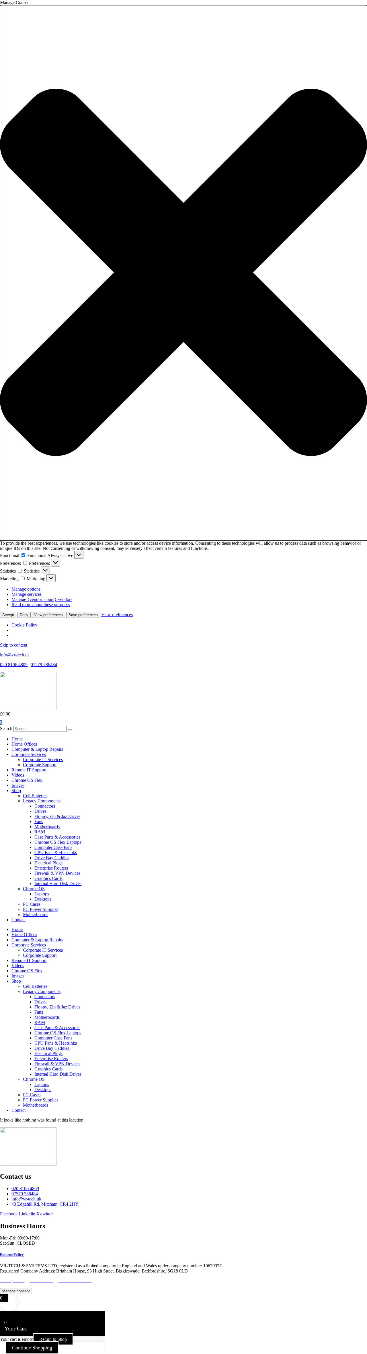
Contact (18, 919)
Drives (40, 811)
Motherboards (47, 826)
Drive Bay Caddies (51, 857)
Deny (24, 615)
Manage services (26, 594)
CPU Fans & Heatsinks (55, 852)
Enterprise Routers (51, 868)
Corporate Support (39, 764)
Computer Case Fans (53, 847)
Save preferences (83, 615)
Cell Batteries (35, 795)
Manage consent (16, 1291)
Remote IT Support (28, 769)
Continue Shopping (32, 1348)
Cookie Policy (24, 624)
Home (17, 738)
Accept (8, 615)
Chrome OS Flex (26, 780)
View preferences (48, 615)
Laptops (41, 893)
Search (6, 728)
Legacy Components (41, 800)
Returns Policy (12, 1254)
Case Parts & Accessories (57, 837)
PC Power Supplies (40, 909)
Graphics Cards (48, 878)
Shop (16, 790)
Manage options (25, 589)
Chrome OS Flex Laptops (57, 842)
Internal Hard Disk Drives (57, 883)
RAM (39, 831)
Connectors (44, 806)
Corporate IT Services (43, 759)
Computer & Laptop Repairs (37, 749)
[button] (183, 273)
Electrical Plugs (48, 862)
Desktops (42, 899)
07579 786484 (44, 664)
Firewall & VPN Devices (57, 873)
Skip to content (13, 645)
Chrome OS (34, 888)
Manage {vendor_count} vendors (41, 599)
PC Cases (31, 904)
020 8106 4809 (14, 664)
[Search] (70, 730)
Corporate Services (28, 754)
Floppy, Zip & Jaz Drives (57, 816)
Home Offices (24, 744)
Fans (38, 821)
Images (17, 785)
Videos (17, 775)
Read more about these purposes (40, 604)
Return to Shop (53, 1339)
